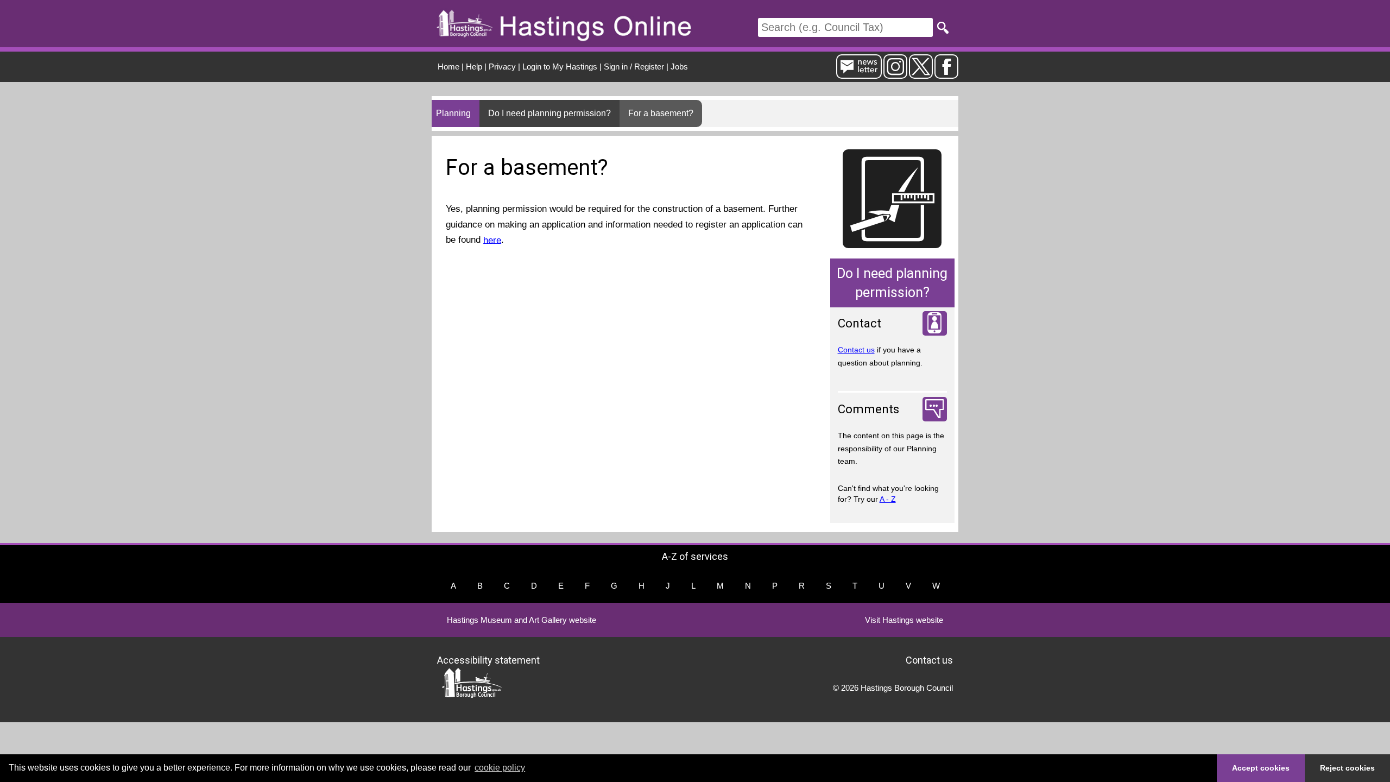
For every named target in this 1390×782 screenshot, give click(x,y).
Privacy (502, 66)
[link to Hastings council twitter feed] (921, 74)
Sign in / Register (634, 66)
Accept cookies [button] (1261, 768)
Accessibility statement (488, 659)
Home (448, 66)
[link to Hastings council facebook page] (946, 74)
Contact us (856, 349)
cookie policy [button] (500, 767)
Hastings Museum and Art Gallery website (521, 620)
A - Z (888, 499)
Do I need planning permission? (549, 113)
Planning (453, 113)
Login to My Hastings (559, 66)
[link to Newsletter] (859, 74)
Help (474, 66)
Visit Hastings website (904, 620)
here (492, 240)
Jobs (679, 66)
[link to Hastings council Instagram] (895, 74)
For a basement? (660, 113)
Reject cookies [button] (1347, 768)
